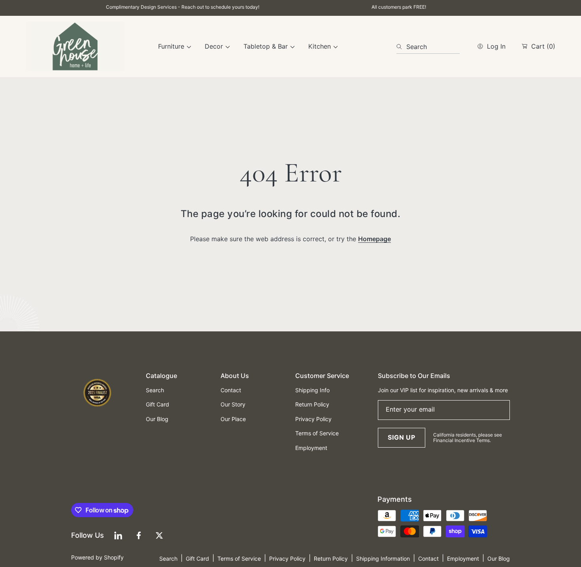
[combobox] (428, 47)
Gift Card (197, 558)
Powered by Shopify (97, 557)
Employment (463, 558)
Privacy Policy (287, 558)
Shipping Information (383, 558)
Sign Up (401, 437)
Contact (428, 558)
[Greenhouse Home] (75, 46)
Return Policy (331, 558)
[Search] (401, 47)
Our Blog (498, 558)
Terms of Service (239, 558)
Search (168, 558)
